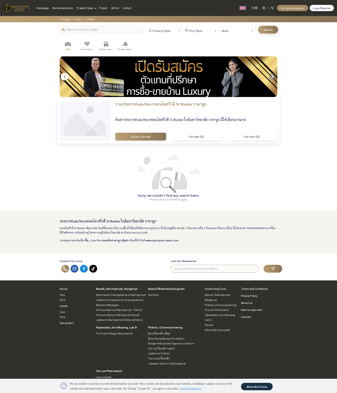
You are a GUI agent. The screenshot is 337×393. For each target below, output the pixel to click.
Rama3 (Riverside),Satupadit (166, 288)
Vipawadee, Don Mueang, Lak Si (116, 327)
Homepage (42, 8)
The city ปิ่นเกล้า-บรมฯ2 (161, 348)
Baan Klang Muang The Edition (166, 338)
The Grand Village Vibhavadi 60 (114, 333)
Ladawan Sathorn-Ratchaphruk (167, 363)
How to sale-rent (251, 309)
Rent (62, 299)
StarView (153, 294)
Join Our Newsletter (184, 261)
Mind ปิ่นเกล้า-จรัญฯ (159, 333)
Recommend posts (62, 8)
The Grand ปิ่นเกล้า (158, 358)
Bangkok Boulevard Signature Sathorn (171, 343)
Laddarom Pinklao (159, 353)
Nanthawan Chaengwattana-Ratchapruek (121, 294)
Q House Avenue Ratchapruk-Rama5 (117, 315)
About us (247, 302)
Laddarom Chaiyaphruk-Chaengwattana (119, 299)
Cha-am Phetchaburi (109, 371)
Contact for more (71, 261)
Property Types (85, 8)
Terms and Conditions (254, 288)
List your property (292, 8)
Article (115, 8)
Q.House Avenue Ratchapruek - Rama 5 (119, 309)
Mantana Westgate (107, 305)
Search (268, 29)
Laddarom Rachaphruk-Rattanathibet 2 (119, 319)
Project (103, 8)
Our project (67, 323)
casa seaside (104, 377)
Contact (127, 8)
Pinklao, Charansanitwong (165, 327)
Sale (62, 294)
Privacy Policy (249, 295)
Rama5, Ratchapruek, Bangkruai (116, 288)
